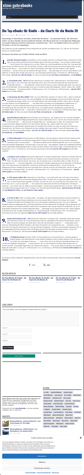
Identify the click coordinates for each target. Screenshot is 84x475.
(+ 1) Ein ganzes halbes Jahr (16, 177)
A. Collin (46, 392)
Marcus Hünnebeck (58, 415)
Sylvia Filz (47, 426)
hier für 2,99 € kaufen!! (71, 248)
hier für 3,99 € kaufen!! (40, 231)
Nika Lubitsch (69, 418)
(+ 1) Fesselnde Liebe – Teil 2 (17, 81)
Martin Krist (69, 415)
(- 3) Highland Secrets (17, 237)
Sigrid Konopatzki (49, 423)
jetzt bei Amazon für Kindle (71, 188)
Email (4, 334)
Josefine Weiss (56, 409)
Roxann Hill (73, 420)
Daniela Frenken (59, 400)
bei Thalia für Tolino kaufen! (33, 190)
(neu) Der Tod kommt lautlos (16, 60)
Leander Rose (48, 412)
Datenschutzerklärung (44, 472)
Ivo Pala (76, 406)
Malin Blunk (47, 415)
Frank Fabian (47, 403)
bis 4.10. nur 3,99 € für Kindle (42, 130)
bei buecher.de (64, 75)
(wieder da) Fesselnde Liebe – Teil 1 (19, 218)
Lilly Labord (68, 412)
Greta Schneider (58, 403)
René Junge (56, 420)
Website (5, 340)
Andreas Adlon (68, 392)
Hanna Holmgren (48, 406)
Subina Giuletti (69, 423)
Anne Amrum (58, 395)
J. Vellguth (47, 409)
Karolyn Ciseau (67, 409)
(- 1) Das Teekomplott (14, 138)
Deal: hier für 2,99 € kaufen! (37, 213)
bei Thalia (55, 75)
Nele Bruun (59, 418)
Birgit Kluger (77, 395)
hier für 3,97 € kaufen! (60, 149)
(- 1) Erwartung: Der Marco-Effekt (18, 97)
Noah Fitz (77, 418)
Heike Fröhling (60, 406)
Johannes (12, 35)
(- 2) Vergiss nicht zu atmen (16, 157)
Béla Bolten (47, 398)
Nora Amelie (47, 420)
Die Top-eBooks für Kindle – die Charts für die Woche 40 (68, 279)
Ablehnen (42, 462)
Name (4, 328)
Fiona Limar (76, 400)
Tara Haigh (55, 426)
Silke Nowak (59, 423)
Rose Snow (65, 420)
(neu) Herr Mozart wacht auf (16, 117)
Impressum (55, 472)
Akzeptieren (42, 456)
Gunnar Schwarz (69, 403)
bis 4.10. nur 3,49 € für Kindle (22, 75)
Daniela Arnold (48, 400)
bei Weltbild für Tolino (12, 190)
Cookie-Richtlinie (30, 472)
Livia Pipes (77, 412)
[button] (81, 438)
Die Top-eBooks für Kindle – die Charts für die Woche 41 (41, 279)
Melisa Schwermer (49, 418)
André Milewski (48, 395)
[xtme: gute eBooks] (17, 8)
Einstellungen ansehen (42, 468)
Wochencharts (22, 35)
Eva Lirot (68, 400)
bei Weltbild (77, 75)
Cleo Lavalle (66, 398)
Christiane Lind (56, 398)
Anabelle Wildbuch (56, 392)
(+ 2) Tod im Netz (13, 198)
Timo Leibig (63, 426)
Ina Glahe (69, 406)
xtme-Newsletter (20, 408)
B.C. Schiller (67, 395)
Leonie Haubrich (58, 412)
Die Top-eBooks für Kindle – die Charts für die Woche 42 (14, 279)
